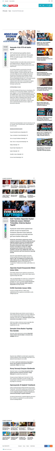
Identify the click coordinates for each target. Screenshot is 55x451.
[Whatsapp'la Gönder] (5, 59)
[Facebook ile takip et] (45, 446)
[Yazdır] (5, 63)
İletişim (27, 446)
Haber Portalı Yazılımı (8, 449)
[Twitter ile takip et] (48, 446)
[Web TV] (49, 1)
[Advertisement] (27, 19)
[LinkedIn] (5, 57)
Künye (24, 446)
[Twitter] (5, 55)
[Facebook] (5, 53)
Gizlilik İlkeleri (32, 446)
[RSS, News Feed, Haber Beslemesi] (51, 446)
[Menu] (40, 5)
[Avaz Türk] (10, 5)
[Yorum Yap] (5, 65)
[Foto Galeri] (51, 1)
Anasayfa (20, 446)
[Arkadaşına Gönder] (5, 61)
